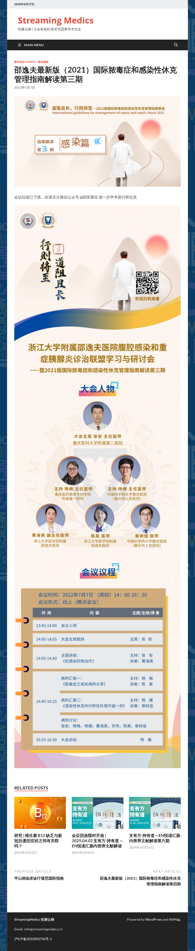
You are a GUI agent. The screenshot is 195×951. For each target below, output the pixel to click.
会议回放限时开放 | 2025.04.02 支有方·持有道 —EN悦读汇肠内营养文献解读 (97, 840)
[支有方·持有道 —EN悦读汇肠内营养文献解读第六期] (155, 814)
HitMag (174, 919)
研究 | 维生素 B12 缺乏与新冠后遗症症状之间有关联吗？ (38, 840)
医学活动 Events (25, 62)
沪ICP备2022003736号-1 (33, 939)
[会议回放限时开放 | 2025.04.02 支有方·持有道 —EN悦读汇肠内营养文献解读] (97, 814)
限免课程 (43, 62)
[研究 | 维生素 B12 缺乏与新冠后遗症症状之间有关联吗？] (40, 814)
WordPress (153, 919)
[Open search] (176, 45)
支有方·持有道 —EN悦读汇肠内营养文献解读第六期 (154, 838)
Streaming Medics (56, 20)
